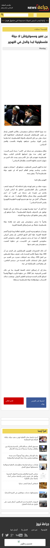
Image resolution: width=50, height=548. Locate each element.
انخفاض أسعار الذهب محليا (28, 484)
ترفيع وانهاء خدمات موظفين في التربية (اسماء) (21, 493)
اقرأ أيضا (42, 431)
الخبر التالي (9, 401)
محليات (37, 29)
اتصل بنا (24, 530)
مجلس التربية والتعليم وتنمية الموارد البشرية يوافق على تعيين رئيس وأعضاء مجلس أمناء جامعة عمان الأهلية (22, 476)
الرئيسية (44, 29)
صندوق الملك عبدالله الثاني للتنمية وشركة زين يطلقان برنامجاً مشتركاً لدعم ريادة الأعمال (21, 447)
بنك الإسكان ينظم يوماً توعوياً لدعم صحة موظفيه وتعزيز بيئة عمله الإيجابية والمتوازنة (22, 457)
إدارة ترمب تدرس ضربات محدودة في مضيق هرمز (27, 20)
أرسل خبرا (13, 530)
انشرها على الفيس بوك (37, 402)
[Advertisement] (25, 77)
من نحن (34, 530)
